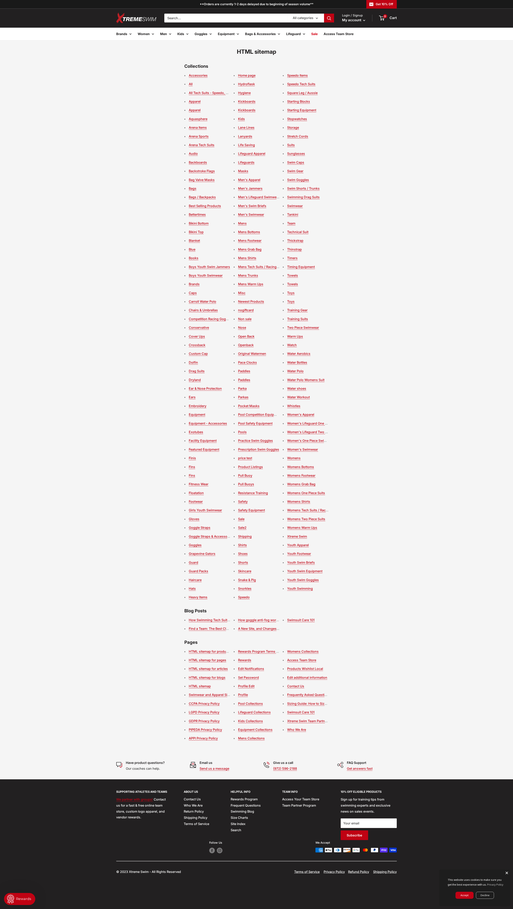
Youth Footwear (299, 554)
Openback (246, 345)
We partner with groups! (134, 799)
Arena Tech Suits (201, 145)
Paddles (244, 371)
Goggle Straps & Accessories (211, 536)
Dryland (195, 380)
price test (245, 458)
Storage (293, 127)
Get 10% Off (384, 4)
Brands (121, 34)
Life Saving (246, 145)
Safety (243, 501)
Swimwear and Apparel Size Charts (215, 695)
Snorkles (244, 588)
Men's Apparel (249, 180)
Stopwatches (297, 119)
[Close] (507, 873)
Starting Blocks (298, 101)
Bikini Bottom (199, 223)
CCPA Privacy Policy (204, 704)
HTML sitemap (200, 686)
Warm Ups (295, 336)
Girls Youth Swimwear (205, 510)
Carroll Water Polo (202, 301)
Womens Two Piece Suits (306, 519)
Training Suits (297, 319)
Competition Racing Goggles (210, 319)
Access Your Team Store (300, 799)
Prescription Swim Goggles (258, 449)
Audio (193, 154)
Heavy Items (198, 597)
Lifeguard (293, 34)
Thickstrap (295, 241)
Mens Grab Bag (250, 249)
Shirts (242, 545)
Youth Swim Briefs (301, 562)
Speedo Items (297, 75)
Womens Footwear (301, 475)
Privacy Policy (334, 872)
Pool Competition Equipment (260, 415)
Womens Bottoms (300, 467)
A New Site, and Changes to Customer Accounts (275, 629)
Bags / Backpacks (202, 197)
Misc (241, 293)
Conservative (199, 328)
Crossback (197, 345)
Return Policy (194, 811)
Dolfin (193, 362)
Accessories (198, 75)
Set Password (248, 677)
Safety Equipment (251, 510)
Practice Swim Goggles (255, 441)
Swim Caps (295, 162)
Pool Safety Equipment (255, 423)
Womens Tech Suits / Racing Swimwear (317, 510)
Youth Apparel (298, 545)
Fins (192, 467)
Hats (192, 588)
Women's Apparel (300, 415)
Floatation (196, 493)
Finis (192, 458)
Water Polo (295, 371)
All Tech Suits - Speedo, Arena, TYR (216, 93)
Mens (242, 223)
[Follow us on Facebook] (212, 850)
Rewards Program (244, 799)
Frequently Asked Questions (308, 695)
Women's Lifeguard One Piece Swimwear (318, 423)
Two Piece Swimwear (303, 328)
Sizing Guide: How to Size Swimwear (315, 704)
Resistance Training (253, 493)
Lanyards (245, 136)
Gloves (194, 519)
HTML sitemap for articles (208, 669)
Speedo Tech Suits (301, 84)
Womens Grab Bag (301, 484)
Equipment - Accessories (208, 423)
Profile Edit (246, 686)
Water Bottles (297, 362)
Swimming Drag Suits (303, 197)
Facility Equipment (203, 441)
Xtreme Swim (297, 536)
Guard (193, 562)
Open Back (246, 336)
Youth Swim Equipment (304, 571)
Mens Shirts (247, 258)
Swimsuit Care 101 (301, 620)
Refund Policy (358, 872)
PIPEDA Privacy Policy (205, 730)
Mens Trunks (248, 275)
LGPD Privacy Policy (204, 712)
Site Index (238, 824)
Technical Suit (297, 232)
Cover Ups (197, 336)
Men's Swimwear (251, 214)
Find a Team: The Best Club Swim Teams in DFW (225, 629)
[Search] (329, 18)
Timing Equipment (301, 267)
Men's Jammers (250, 188)
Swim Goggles (298, 180)
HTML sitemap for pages (207, 660)
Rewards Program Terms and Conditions (269, 651)
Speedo (244, 597)
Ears (192, 397)
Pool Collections (250, 704)
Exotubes (196, 432)
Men (163, 34)
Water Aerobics (298, 354)
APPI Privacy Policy (203, 738)
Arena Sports (199, 136)
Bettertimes (197, 214)
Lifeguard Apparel (251, 154)
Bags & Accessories (260, 34)
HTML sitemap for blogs (207, 677)
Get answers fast (360, 768)
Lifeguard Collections (254, 712)
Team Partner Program (299, 805)
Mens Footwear (250, 241)
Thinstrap (294, 249)
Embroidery (197, 406)
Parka (242, 388)
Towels (292, 275)
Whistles (293, 406)
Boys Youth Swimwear (206, 275)
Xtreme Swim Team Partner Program (314, 721)
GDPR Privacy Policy (204, 721)
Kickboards (246, 101)
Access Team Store (338, 34)
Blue (192, 249)
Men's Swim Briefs (252, 206)
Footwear (196, 501)
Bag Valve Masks (202, 180)
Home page (246, 75)
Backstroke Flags (202, 171)
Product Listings (250, 467)
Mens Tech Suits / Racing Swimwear (265, 267)
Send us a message (214, 768)
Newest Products (251, 301)
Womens (294, 458)
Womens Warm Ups (302, 528)
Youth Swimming (300, 588)
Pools (242, 432)
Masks (243, 171)
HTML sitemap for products (210, 651)
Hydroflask (246, 84)
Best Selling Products (205, 206)
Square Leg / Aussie (302, 93)
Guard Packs (198, 571)
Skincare (244, 571)
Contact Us (295, 686)
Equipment (226, 34)
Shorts (243, 562)
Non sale (244, 319)
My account (352, 20)
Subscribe (354, 835)
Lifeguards (246, 162)
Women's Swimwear (302, 449)
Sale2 (242, 528)
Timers (292, 258)
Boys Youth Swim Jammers (209, 267)
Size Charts (239, 818)
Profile (243, 695)
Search (236, 830)
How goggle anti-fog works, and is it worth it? (272, 620)
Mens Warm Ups (250, 284)
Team (291, 223)
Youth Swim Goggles (303, 580)
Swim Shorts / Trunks (303, 188)
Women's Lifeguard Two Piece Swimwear (318, 432)
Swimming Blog (242, 811)
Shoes (243, 554)
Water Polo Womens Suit (305, 380)
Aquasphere (198, 119)
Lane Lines (246, 127)
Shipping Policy (195, 818)
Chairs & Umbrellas (203, 310)
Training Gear (297, 310)
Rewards (244, 660)
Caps (193, 293)
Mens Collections (251, 738)
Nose (242, 328)
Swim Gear (295, 171)
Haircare (195, 580)
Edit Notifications (251, 669)
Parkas (243, 397)
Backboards (198, 162)
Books (193, 258)
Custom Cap (198, 354)
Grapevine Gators (202, 554)
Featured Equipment (204, 449)
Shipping (245, 536)
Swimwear (295, 206)
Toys (291, 293)
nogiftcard (246, 310)
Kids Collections (250, 721)
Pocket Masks (249, 406)
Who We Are (296, 730)
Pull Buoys (246, 484)
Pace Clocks (247, 362)
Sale (314, 34)
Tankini (292, 214)
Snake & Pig (247, 580)
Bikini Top (196, 232)
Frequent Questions (246, 805)
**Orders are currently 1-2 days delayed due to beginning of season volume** (256, 4)
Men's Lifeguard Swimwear (259, 197)
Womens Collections (303, 651)
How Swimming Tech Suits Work (213, 620)
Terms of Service (196, 824)
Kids (180, 34)
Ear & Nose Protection (205, 388)
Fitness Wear (198, 484)
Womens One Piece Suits (306, 493)
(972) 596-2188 (285, 768)
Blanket (194, 241)
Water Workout (298, 397)
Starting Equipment (301, 110)
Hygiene (244, 93)
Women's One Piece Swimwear (310, 441)
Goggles (201, 34)
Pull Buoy (245, 475)
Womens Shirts (298, 501)
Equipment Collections (255, 730)
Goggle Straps (199, 528)
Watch (292, 345)
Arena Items (198, 127)
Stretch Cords (297, 136)
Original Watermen (252, 354)
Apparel (195, 101)
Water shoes (296, 388)
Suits (291, 145)
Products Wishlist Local (305, 669)
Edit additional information (307, 677)
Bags (192, 188)
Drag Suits (197, 371)
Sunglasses (296, 154)
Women (144, 34)
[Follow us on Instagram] (219, 850)
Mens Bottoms (249, 232)
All (191, 84)
